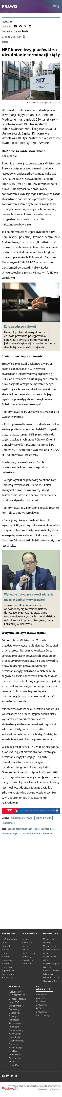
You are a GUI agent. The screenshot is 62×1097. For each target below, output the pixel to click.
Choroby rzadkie (16, 1005)
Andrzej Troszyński (11, 833)
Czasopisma (27, 942)
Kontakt (5, 949)
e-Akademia (27, 960)
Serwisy (25, 939)
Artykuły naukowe (51, 970)
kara (52, 828)
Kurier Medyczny (16, 1040)
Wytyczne (47, 967)
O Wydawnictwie (9, 939)
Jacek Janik (21, 31)
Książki (25, 946)
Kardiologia (14, 1026)
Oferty (4, 942)
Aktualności (9, 822)
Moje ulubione (50, 946)
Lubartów (26, 833)
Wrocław (47, 833)
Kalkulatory (48, 974)
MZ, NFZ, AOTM (43, 817)
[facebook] (20, 27)
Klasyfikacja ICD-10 (51, 981)
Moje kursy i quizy (51, 963)
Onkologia (13, 1016)
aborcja (11, 828)
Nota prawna (8, 974)
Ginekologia (14, 1037)
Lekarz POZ (14, 1002)
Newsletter (7, 946)
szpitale (45, 828)
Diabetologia (14, 1012)
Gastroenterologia (17, 1030)
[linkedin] (30, 27)
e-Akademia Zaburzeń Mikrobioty (41, 998)
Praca (4, 953)
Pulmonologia (15, 1033)
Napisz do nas (8, 970)
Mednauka (27, 963)
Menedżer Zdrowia (17, 998)
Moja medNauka (50, 939)
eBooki (25, 949)
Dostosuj (47, 942)
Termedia (55, 1089)
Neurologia (14, 1019)
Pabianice (37, 833)
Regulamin (7, 977)
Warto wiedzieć (16, 1058)
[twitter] (25, 27)
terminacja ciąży (24, 828)
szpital (37, 828)
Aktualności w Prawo (21, 817)
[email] (15, 27)
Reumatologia (15, 1023)
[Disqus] (31, 879)
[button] (56, 6)
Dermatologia (15, 1009)
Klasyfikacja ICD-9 (51, 977)
